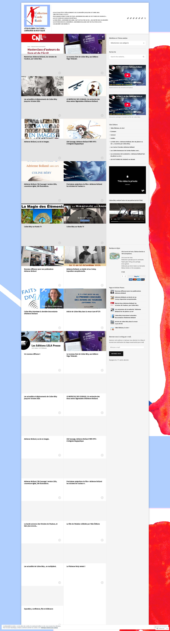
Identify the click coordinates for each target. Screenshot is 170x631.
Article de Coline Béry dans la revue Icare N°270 (83, 312)
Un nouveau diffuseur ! (32, 354)
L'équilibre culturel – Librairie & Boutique (35, 29)
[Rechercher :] (125, 56)
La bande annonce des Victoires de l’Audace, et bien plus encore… (40, 525)
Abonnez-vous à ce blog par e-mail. (120, 337)
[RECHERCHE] (145, 18)
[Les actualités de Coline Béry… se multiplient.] (133, 18)
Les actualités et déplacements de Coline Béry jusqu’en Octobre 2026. (76, 12)
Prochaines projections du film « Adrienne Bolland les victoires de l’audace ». (80, 16)
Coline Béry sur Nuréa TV (61, 24)
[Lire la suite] (59, 73)
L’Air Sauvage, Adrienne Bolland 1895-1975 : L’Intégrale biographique (81, 143)
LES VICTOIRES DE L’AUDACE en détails (65, 18)
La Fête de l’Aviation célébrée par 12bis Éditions (83, 524)
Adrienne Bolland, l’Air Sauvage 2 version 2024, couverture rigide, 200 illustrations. (40, 185)
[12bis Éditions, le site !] (128, 18)
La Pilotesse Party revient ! (75, 566)
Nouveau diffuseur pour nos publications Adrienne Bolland (38, 270)
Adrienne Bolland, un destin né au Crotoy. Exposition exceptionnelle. (81, 270)
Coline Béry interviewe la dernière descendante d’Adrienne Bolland (40, 313)
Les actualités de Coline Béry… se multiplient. (40, 566)
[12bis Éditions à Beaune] (142, 18)
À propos (113, 131)
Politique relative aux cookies (49, 627)
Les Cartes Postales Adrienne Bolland (122, 147)
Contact (113, 135)
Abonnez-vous (116, 353)
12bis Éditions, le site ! (60, 14)
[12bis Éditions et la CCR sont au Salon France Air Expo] (139, 18)
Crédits (112, 138)
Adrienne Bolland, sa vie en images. (36, 142)
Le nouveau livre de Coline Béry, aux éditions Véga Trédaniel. (82, 58)
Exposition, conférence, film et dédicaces (38, 609)
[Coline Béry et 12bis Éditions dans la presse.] (136, 18)
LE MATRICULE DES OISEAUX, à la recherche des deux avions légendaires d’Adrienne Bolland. (83, 100)
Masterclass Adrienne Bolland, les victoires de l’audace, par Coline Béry (40, 58)
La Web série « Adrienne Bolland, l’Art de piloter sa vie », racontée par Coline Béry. (80, 20)
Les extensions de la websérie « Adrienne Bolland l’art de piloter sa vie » (77, 22)
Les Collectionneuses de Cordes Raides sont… (125, 150)
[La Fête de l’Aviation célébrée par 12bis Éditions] (131, 18)
